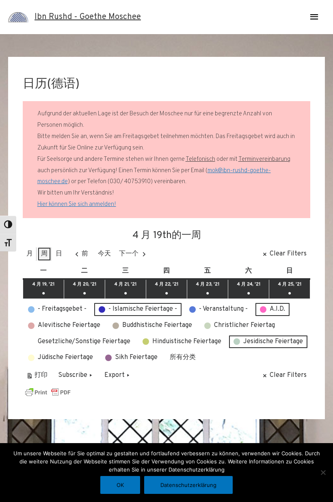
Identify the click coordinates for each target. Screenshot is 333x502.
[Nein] (323, 472)
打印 (37, 377)
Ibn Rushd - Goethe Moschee (88, 17)
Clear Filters (288, 254)
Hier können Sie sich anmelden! (76, 204)
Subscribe (72, 375)
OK (120, 485)
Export (114, 375)
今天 (104, 254)
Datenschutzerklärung (188, 485)
